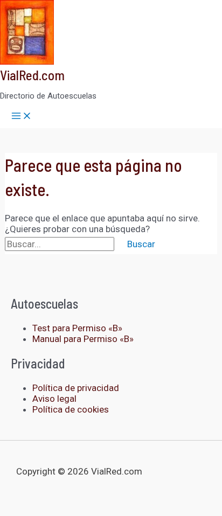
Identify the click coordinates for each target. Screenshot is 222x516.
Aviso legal (54, 398)
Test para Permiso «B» (77, 328)
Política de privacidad (75, 387)
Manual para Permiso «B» (83, 338)
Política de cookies (70, 409)
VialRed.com (32, 75)
